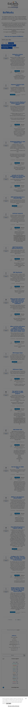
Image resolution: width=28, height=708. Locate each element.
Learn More (8, 703)
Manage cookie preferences (13, 706)
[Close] (25, 698)
